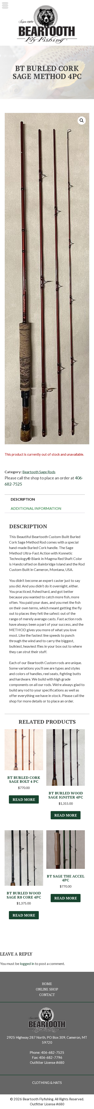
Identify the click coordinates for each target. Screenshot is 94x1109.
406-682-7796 (50, 1057)
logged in (27, 963)
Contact (47, 995)
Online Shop (47, 989)
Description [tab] (23, 499)
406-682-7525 (52, 1052)
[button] (82, 120)
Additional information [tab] (36, 508)
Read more (24, 799)
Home (47, 984)
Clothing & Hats (47, 1083)
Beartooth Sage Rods (38, 472)
